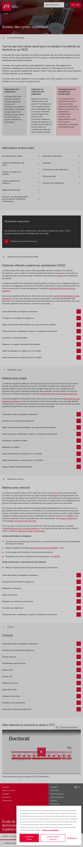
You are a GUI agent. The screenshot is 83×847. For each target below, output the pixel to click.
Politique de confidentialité (50, 830)
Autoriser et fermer (29, 837)
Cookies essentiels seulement (52, 838)
